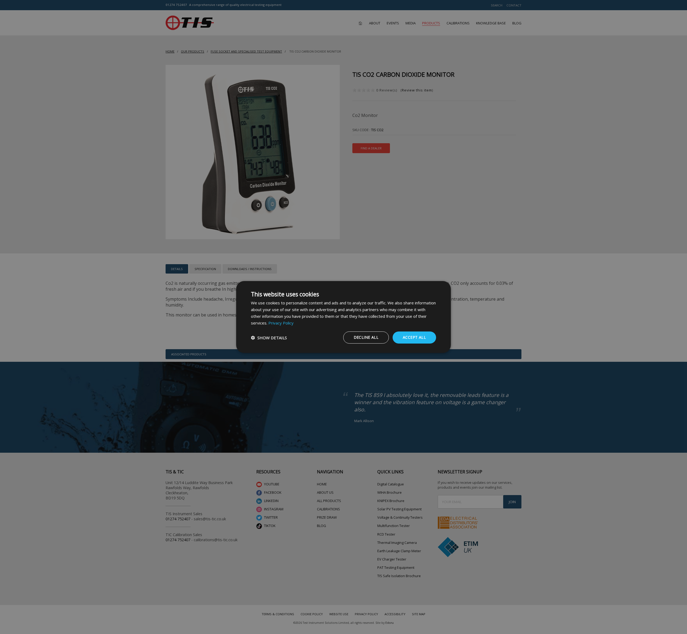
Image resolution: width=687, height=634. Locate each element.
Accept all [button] (414, 337)
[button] (269, 338)
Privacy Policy (281, 323)
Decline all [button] (366, 337)
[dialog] (343, 317)
